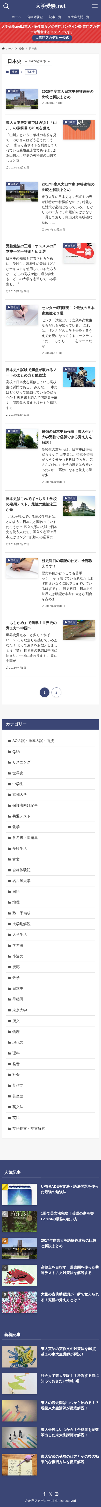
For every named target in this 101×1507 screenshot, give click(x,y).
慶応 (16, 967)
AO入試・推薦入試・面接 (33, 741)
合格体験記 (21, 870)
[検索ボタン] (6, 6)
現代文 (17, 1042)
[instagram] (56, 1494)
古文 (16, 859)
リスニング (21, 762)
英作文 (17, 1085)
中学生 (17, 784)
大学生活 (19, 934)
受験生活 (19, 848)
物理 (16, 1032)
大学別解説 (21, 924)
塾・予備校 (21, 913)
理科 (16, 1053)
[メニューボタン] (95, 6)
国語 (16, 892)
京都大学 (19, 794)
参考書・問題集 (25, 838)
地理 (16, 902)
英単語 (17, 1096)
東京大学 (19, 1010)
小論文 (17, 956)
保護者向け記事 (25, 805)
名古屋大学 (21, 881)
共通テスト (21, 816)
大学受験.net (50, 6)
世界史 (17, 773)
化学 (16, 827)
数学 (16, 978)
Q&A (16, 751)
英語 (16, 1118)
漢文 (16, 1021)
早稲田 (17, 999)
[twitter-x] (50, 1494)
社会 (14, 71)
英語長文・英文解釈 (28, 1128)
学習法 (17, 945)
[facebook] (44, 1494)
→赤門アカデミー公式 (52, 38)
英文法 (17, 1107)
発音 (16, 1064)
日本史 (17, 988)
